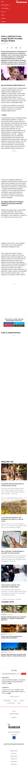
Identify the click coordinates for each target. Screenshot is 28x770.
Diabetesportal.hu (14, 756)
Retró (2, 11)
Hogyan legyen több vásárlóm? (14, 732)
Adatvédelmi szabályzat (14, 713)
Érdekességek (7, 700)
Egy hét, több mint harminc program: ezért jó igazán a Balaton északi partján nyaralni (13, 655)
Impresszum (14, 717)
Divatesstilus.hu (14, 758)
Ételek (15, 700)
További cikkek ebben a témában (11, 599)
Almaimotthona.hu (14, 750)
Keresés (23, 673)
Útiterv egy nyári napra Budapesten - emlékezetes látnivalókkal (12, 637)
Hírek (2, 15)
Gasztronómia (4, 8)
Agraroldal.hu (14, 764)
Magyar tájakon (5, 4)
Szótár (14, 670)
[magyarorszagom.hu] (21, 2)
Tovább (9, 683)
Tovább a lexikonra (14, 696)
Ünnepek (3, 21)
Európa (22, 700)
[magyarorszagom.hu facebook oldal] (14, 737)
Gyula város (5, 677)
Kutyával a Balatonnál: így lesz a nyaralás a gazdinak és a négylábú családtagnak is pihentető (13, 618)
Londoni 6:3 (5, 687)
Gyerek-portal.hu (14, 761)
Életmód (3, 18)
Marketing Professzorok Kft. (18, 744)
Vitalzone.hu (14, 753)
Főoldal (14, 711)
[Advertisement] (14, 162)
